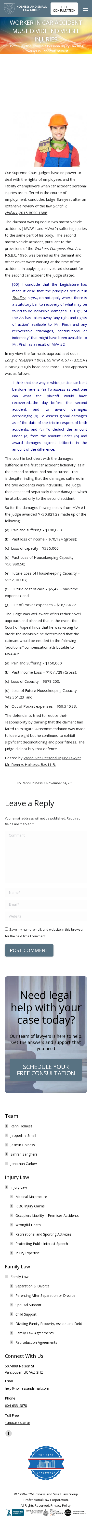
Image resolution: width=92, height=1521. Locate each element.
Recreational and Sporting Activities (43, 1234)
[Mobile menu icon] (87, 8)
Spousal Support (28, 1304)
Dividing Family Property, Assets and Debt (48, 1323)
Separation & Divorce (32, 1286)
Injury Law (19, 1187)
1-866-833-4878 (17, 1423)
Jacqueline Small (23, 1135)
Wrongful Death (28, 1224)
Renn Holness (21, 1126)
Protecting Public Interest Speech (41, 1243)
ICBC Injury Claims (30, 1206)
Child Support (26, 1314)
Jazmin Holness (23, 1144)
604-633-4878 (16, 1405)
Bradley (18, 297)
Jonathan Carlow (24, 1163)
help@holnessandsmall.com (27, 1388)
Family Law (19, 1276)
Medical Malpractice (31, 1196)
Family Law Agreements (34, 1333)
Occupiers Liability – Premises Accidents (47, 1215)
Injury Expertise (27, 1253)
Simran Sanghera (24, 1154)
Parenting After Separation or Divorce (45, 1295)
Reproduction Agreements (36, 1342)
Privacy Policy (61, 1505)
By (30, 783)
